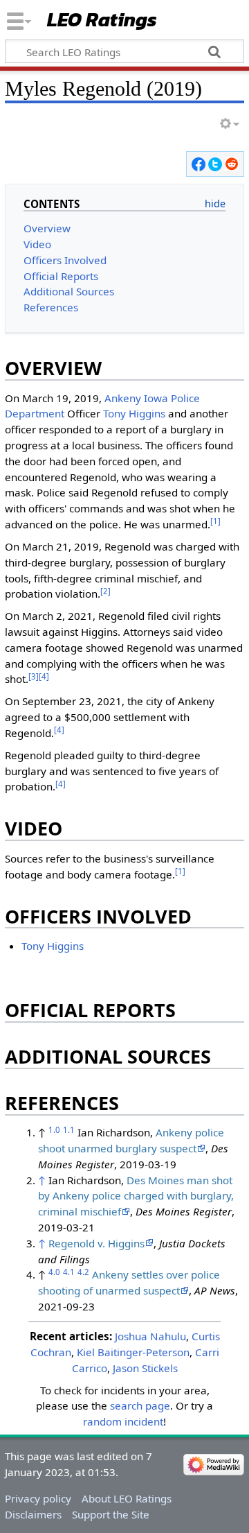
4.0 (54, 1272)
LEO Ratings (102, 20)
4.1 (69, 1272)
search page (140, 1405)
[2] (105, 591)
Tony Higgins (134, 413)
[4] (44, 676)
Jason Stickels (145, 1368)
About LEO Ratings (127, 1498)
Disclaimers (33, 1514)
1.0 (54, 1130)
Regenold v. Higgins (96, 1243)
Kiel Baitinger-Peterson (133, 1352)
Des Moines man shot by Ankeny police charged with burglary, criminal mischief (136, 1196)
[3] (33, 676)
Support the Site (110, 1514)
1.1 (69, 1130)
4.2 (83, 1272)
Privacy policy (38, 1498)
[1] (215, 521)
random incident (123, 1421)
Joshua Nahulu (150, 1336)
